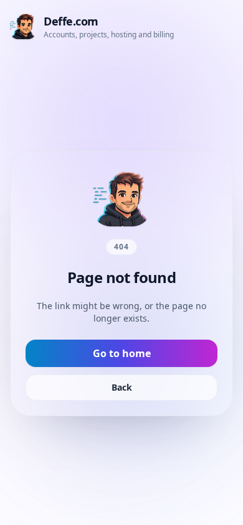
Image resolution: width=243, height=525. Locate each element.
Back (122, 387)
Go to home (122, 353)
